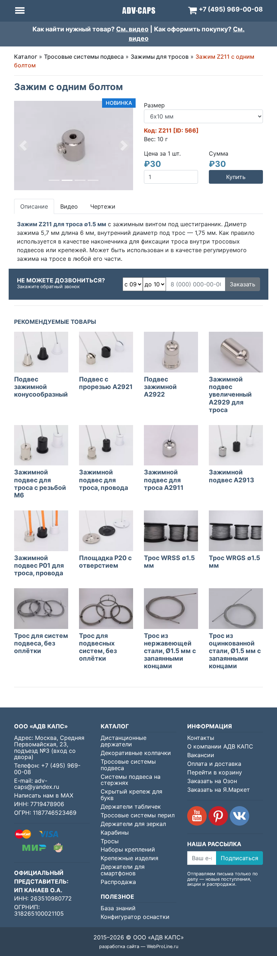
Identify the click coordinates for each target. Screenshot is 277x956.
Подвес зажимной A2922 (160, 386)
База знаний (118, 908)
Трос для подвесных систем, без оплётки (98, 647)
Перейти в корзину (214, 772)
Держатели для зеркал (133, 823)
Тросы (110, 841)
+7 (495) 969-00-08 (47, 769)
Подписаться (239, 858)
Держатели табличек (131, 806)
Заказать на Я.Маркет (218, 789)
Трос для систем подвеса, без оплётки (41, 643)
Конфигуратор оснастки (135, 916)
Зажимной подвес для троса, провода (103, 479)
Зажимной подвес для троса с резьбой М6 (40, 483)
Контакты (200, 737)
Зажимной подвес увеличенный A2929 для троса (230, 394)
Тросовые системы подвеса (84, 56)
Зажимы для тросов (160, 56)
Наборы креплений (128, 849)
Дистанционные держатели (123, 741)
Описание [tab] (34, 206)
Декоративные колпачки (136, 752)
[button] (23, 145)
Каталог (25, 56)
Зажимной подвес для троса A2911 (164, 479)
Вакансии (200, 755)
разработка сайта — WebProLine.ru (138, 946)
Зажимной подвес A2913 (231, 475)
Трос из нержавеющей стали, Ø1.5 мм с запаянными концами (170, 651)
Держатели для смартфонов (123, 870)
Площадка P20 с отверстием (105, 561)
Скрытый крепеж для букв (131, 794)
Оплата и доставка (214, 763)
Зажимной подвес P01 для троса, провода (39, 565)
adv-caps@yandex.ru (36, 784)
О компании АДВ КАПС (220, 746)
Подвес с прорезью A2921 (106, 382)
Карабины (115, 832)
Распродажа (118, 881)
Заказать (242, 284)
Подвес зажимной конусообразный (41, 386)
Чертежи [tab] (102, 206)
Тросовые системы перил (138, 815)
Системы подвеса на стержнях (131, 780)
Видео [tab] (69, 206)
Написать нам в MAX (43, 795)
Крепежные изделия (129, 858)
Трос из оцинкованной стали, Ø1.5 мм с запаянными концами (235, 651)
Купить (236, 176)
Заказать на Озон (212, 781)
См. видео (132, 29)
